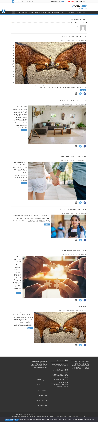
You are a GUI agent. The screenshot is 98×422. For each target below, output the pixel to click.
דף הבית (85, 19)
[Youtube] (29, 1)
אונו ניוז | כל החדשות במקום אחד (84, 12)
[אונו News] (79, 6)
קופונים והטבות (23, 12)
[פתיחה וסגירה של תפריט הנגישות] (3, 11)
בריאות (63, 12)
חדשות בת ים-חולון (54, 416)
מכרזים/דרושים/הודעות (40, 12)
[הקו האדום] (23, 1)
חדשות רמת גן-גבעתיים (42, 416)
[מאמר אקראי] (13, 12)
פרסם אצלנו (71, 1)
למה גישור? (82, 306)
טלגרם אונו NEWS (42, 390)
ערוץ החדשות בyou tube (41, 375)
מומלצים (31, 12)
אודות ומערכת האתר (55, 1)
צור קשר (63, 1)
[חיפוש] (13, 1)
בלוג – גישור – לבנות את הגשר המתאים (73, 209)
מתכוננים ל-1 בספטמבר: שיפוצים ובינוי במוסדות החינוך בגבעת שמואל (60, 371)
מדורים (57, 12)
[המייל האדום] (22, 1)
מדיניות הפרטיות (9, 419)
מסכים (16, 419)
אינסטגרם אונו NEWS (41, 385)
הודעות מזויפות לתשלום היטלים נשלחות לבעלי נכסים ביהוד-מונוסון (60, 365)
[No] (96, 419)
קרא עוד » (83, 90)
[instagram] (27, 1)
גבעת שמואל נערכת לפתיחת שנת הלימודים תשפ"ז (61, 385)
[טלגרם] (25, 1)
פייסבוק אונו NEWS (42, 380)
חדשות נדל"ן (71, 12)
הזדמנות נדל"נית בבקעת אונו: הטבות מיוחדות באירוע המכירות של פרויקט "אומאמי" (60, 381)
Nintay (20, 414)
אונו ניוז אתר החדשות (42, 400)
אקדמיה (51, 12)
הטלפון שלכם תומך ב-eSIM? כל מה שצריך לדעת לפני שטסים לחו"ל (60, 376)
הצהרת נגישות (64, 416)
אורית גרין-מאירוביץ (80, 40)
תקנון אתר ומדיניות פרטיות (19, 416)
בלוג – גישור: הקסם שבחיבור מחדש (74, 250)
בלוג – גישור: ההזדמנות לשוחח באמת (73, 156)
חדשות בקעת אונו (31, 416)
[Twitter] (31, 1)
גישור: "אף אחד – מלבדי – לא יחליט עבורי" (72, 100)
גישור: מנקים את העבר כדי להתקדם (74, 36)
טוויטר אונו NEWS (42, 395)
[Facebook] (32, 1)
